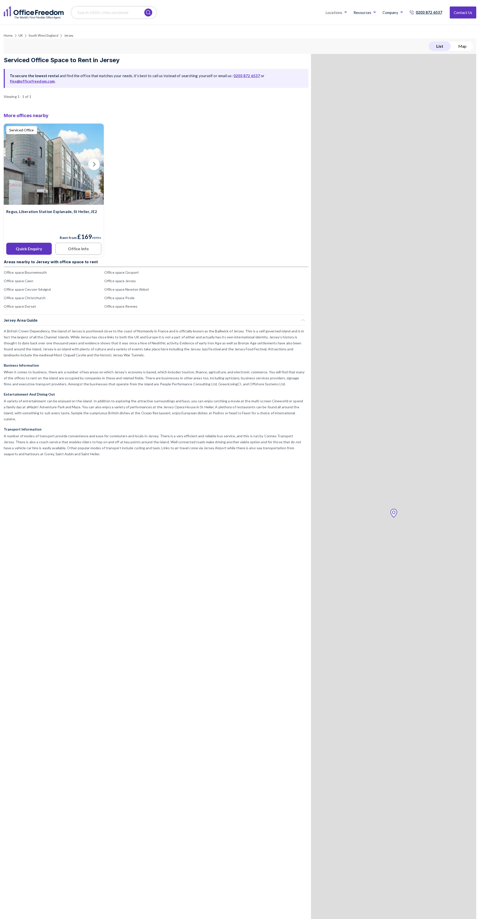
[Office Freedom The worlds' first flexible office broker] (34, 12)
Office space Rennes (121, 306)
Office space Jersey (120, 281)
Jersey (69, 35)
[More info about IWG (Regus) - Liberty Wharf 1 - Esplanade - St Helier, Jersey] (54, 201)
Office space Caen (18, 281)
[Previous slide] (13, 164)
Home (8, 35)
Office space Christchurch (25, 298)
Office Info (78, 248)
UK (20, 35)
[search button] (148, 12)
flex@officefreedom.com (32, 81)
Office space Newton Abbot (126, 289)
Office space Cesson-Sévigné (27, 289)
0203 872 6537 (429, 12)
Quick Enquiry (29, 248)
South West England (43, 35)
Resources (362, 12)
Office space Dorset (20, 306)
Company (390, 12)
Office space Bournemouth (25, 272)
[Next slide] (94, 164)
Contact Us (463, 12)
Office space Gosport (121, 272)
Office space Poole (119, 298)
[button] (394, 513)
